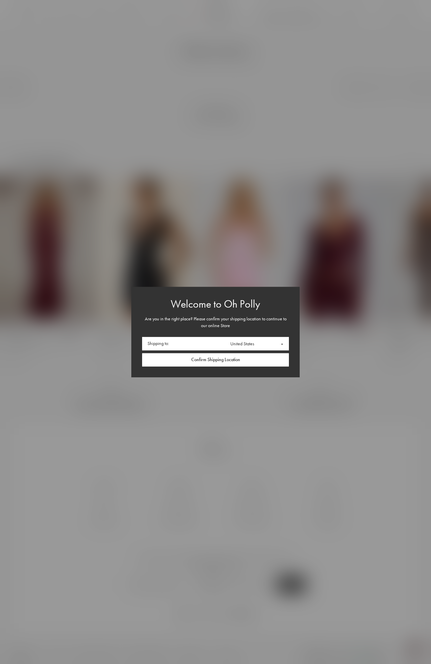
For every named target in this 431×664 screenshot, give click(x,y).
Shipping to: (158, 344)
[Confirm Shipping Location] (215, 360)
